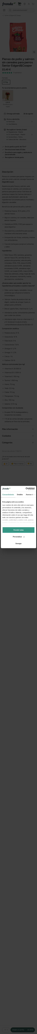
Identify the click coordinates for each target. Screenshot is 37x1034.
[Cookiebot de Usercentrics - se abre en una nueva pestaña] (26, 488)
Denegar (19, 543)
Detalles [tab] (20, 494)
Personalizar (17, 537)
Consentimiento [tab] (8, 494)
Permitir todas (18, 530)
